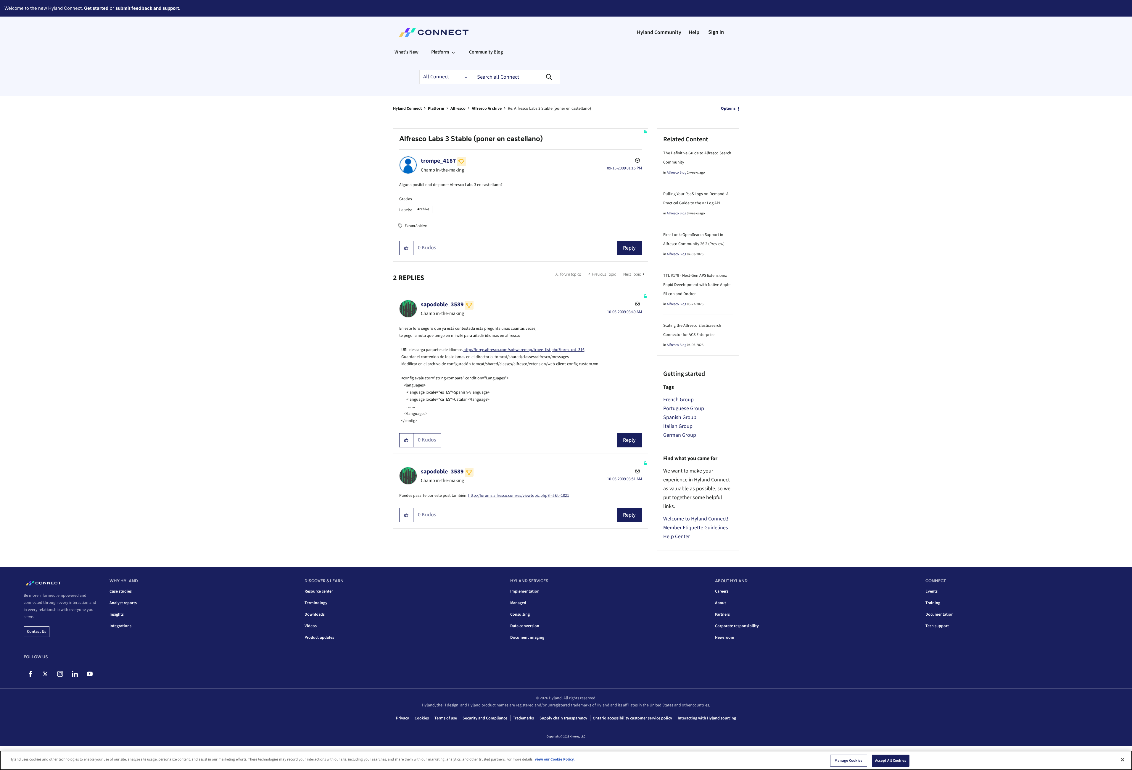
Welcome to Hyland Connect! (695, 518)
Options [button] (728, 108)
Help (694, 32)
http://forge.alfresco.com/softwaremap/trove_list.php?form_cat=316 (523, 350)
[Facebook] (30, 674)
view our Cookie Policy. (555, 759)
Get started (96, 8)
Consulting (520, 614)
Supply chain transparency (563, 718)
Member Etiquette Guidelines (695, 527)
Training (932, 603)
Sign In (716, 32)
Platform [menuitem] (440, 52)
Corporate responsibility (737, 626)
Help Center (676, 536)
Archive (423, 209)
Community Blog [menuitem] (486, 52)
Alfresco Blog (676, 172)
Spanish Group (679, 417)
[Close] (1122, 759)
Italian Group (678, 426)
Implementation (525, 591)
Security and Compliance (485, 718)
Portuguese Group (683, 408)
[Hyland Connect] (433, 32)
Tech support (937, 626)
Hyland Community (659, 32)
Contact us (36, 632)
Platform (436, 108)
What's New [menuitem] (406, 52)
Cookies (422, 718)
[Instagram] (60, 674)
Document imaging (527, 637)
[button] (406, 248)
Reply (629, 248)
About (720, 603)
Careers (721, 591)
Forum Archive (416, 225)
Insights (117, 614)
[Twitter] (45, 674)
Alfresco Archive (487, 108)
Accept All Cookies (890, 760)
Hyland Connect (407, 108)
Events (931, 591)
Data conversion (524, 626)
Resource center (319, 591)
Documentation (939, 614)
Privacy (402, 718)
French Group (678, 399)
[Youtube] (89, 674)
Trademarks (523, 718)
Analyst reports (123, 603)
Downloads (315, 614)
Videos (311, 626)
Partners (722, 614)
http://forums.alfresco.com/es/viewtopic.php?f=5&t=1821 (518, 496)
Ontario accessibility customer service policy (632, 718)
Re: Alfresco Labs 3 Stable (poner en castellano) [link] (549, 108)
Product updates (319, 637)
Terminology (316, 603)
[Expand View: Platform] (453, 52)
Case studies (121, 591)
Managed (518, 603)
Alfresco (458, 108)
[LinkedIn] (74, 674)
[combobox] (515, 77)
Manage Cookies (848, 760)
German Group (679, 435)
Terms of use (445, 718)
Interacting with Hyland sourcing (707, 718)
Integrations (120, 626)
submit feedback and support (147, 8)
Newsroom (724, 637)
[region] (566, 760)
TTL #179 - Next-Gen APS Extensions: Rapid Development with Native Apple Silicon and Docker (696, 285)
